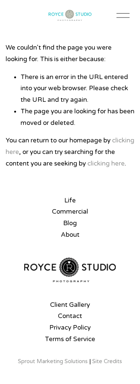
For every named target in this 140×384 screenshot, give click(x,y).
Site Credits (107, 361)
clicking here (106, 163)
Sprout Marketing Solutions (53, 361)
